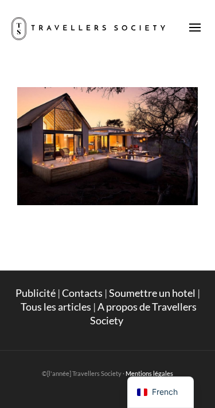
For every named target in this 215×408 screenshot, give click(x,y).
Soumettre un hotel (152, 293)
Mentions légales (149, 373)
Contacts (82, 293)
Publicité (35, 293)
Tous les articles (56, 306)
